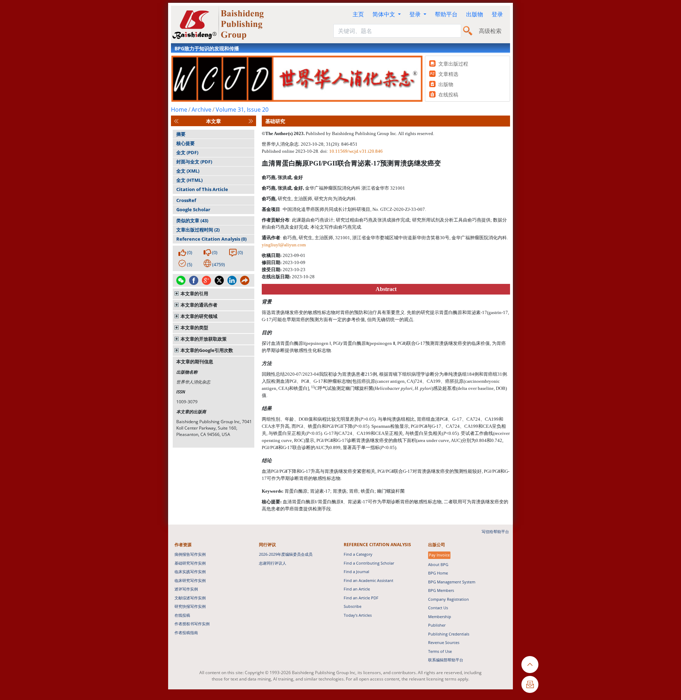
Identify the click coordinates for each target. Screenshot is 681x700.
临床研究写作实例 (190, 580)
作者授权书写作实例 (192, 623)
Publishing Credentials (448, 634)
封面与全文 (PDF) (194, 161)
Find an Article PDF (361, 597)
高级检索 (490, 30)
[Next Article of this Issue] (250, 121)
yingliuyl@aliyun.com (284, 244)
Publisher (436, 625)
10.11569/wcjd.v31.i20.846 (356, 151)
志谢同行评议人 (272, 563)
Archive (201, 109)
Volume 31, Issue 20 (242, 109)
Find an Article (357, 589)
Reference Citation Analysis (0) (211, 239)
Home (179, 109)
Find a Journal (356, 571)
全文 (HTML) (189, 180)
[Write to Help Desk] (529, 684)
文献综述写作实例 (190, 597)
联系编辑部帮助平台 (445, 659)
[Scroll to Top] (529, 664)
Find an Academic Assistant (368, 580)
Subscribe (352, 606)
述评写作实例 (186, 589)
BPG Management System (451, 581)
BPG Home (438, 573)
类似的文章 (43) (192, 220)
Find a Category (358, 554)
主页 (358, 14)
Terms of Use (440, 651)
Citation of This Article (202, 189)
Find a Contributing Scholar (369, 563)
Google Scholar (193, 209)
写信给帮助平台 (495, 531)
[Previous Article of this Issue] (176, 121)
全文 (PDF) (187, 152)
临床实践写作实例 (190, 571)
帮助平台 (446, 14)
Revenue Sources (443, 642)
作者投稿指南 (186, 632)
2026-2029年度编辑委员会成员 (285, 554)
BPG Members (441, 590)
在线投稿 (182, 615)
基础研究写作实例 (190, 563)
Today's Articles (358, 615)
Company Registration (448, 599)
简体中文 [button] (384, 14)
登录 (497, 14)
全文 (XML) (187, 171)
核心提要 (185, 143)
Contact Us (438, 607)
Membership (439, 616)
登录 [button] (415, 14)
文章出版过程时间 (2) (198, 229)
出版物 (474, 14)
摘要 (181, 134)
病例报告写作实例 (190, 554)
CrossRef (186, 200)
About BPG (438, 564)
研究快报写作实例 (190, 606)
